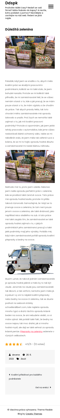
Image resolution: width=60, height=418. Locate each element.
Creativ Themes (34, 413)
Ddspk (11, 3)
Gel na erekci (42, 387)
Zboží (23, 358)
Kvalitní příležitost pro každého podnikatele (25, 376)
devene (16, 354)
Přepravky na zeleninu (31, 331)
